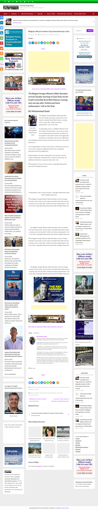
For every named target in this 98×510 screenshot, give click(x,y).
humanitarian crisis (33, 395)
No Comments (55, 35)
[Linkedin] (41, 42)
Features (14, 14)
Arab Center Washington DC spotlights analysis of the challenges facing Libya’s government (82, 238)
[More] (57, 42)
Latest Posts (36, 333)
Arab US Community (27, 14)
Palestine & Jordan (34, 389)
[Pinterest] (1, 42)
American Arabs (17, 22)
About (5, 14)
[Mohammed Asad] (32, 344)
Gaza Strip (59, 393)
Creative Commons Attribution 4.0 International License (12, 479)
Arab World (33, 387)
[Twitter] (38, 42)
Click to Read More (10, 374)
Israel (58, 387)
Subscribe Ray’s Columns (64, 14)
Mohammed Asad (44, 34)
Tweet (43, 48)
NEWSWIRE (84, 373)
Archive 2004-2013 (80, 14)
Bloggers (39, 387)
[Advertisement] (49, 61)
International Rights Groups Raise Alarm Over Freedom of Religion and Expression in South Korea (83, 212)
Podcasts (40, 14)
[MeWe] (32, 42)
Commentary (45, 387)
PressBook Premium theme (62, 508)
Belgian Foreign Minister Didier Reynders (45, 393)
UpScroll (77, 449)
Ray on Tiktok (51, 14)
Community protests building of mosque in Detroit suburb (47, 413)
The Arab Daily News (27, 6)
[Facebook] (29, 42)
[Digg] (53, 42)
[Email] (44, 42)
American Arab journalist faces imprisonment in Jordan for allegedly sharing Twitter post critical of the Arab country (45, 20)
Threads (77, 451)
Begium (32, 393)
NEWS (84, 175)
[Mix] (1, 52)
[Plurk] (35, 42)
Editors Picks (52, 387)
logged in (39, 466)
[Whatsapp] (47, 42)
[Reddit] (50, 42)
